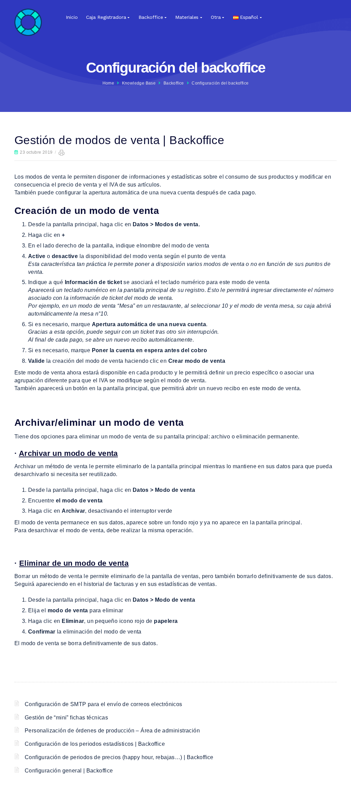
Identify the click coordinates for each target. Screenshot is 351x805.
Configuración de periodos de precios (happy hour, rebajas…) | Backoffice (119, 757)
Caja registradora (106, 17)
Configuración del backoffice (220, 83)
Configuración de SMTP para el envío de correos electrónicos (103, 704)
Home (108, 83)
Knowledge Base (139, 83)
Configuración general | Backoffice (69, 771)
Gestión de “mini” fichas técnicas (66, 717)
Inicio (71, 17)
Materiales (186, 17)
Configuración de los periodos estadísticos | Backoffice (95, 744)
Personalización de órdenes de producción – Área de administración (112, 730)
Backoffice (150, 17)
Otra (216, 17)
